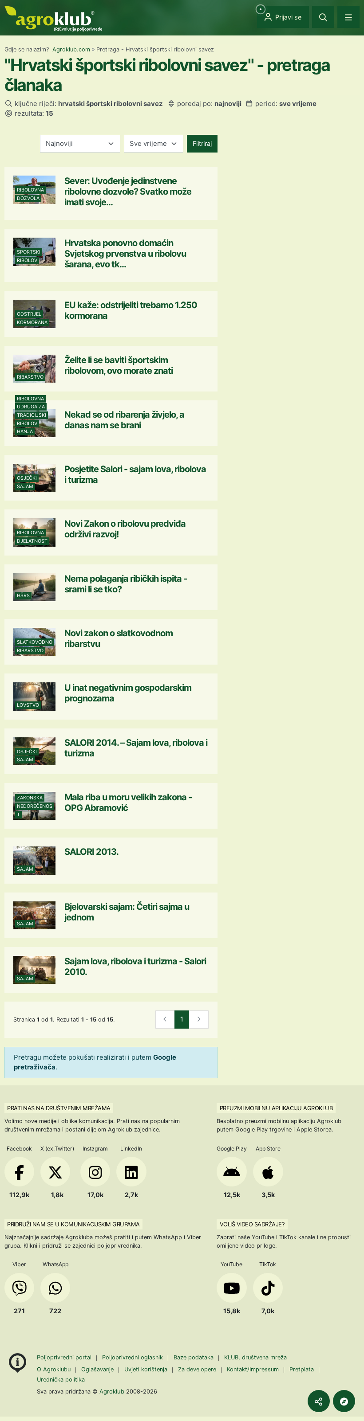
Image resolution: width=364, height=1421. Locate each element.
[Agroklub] (53, 18)
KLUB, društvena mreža (255, 1357)
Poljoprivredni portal (65, 1357)
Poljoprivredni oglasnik (133, 1357)
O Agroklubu (54, 1369)
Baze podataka (194, 1357)
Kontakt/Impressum (253, 1369)
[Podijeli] (319, 1401)
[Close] (323, 17)
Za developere (197, 1369)
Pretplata (301, 1369)
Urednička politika (61, 1379)
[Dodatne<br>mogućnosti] (344, 1401)
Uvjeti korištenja (145, 1369)
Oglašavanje (97, 1369)
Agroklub (111, 1391)
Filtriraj (202, 143)
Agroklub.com (71, 49)
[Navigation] (348, 17)
